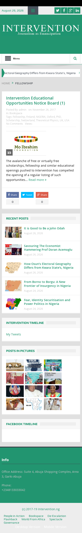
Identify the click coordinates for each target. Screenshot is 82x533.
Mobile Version (55, 527)
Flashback (10, 519)
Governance (11, 522)
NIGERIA (41, 116)
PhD (58, 116)
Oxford (51, 116)
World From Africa (33, 519)
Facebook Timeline (21, 424)
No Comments (14, 123)
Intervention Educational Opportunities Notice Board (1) (35, 100)
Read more (37, 180)
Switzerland (28, 120)
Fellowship (19, 116)
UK (61, 120)
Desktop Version (27, 527)
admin (22, 109)
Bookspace (15, 113)
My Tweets (13, 334)
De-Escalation (57, 516)
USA (66, 120)
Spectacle (55, 519)
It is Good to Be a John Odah (44, 228)
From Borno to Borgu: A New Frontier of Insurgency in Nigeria (47, 284)
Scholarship (13, 120)
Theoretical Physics (47, 120)
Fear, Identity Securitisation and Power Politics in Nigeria (47, 302)
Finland (30, 116)
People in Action (14, 516)
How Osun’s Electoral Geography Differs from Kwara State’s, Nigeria (48, 266)
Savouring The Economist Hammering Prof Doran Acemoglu (48, 248)
